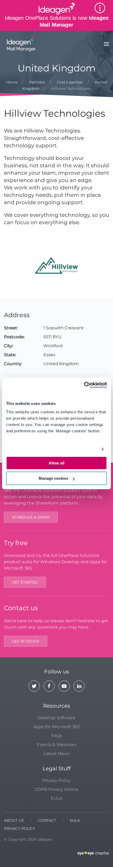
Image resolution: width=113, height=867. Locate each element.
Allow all (56, 463)
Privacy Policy (56, 780)
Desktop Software (56, 717)
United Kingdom (57, 68)
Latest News (57, 753)
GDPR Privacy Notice (56, 789)
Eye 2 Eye (93, 853)
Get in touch (25, 641)
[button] (106, 44)
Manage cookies (53, 478)
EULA (56, 798)
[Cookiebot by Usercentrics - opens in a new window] (84, 385)
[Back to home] (20, 44)
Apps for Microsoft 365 (56, 726)
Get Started (25, 582)
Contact (47, 820)
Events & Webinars (56, 744)
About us (14, 820)
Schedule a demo (31, 517)
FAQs (56, 735)
